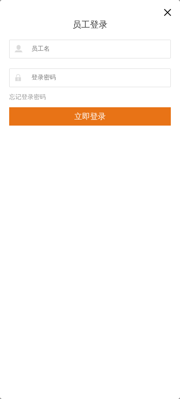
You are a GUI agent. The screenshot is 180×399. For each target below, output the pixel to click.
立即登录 (90, 116)
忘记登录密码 (27, 97)
